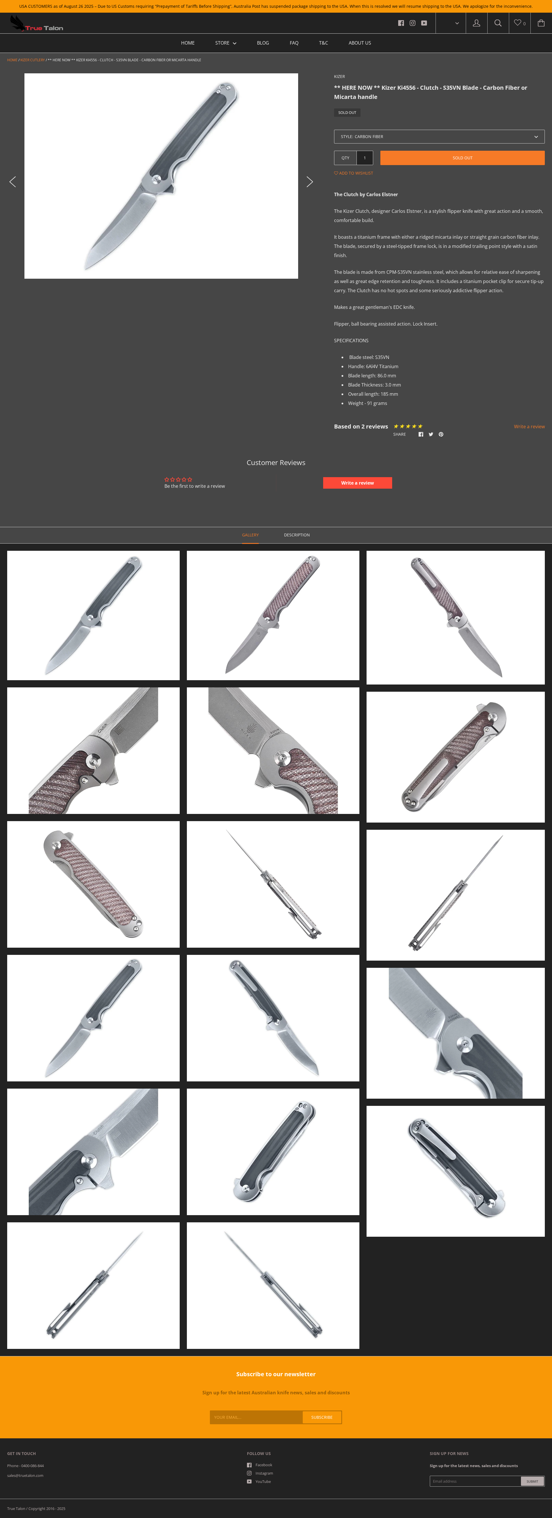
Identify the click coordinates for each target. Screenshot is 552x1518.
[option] (161, 176)
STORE (223, 43)
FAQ (294, 43)
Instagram (264, 1473)
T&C (323, 43)
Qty (345, 157)
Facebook (264, 1464)
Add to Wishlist (355, 173)
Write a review (529, 426)
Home (12, 60)
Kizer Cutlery (32, 60)
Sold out (463, 157)
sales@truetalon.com (25, 1475)
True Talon (16, 1508)
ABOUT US (360, 43)
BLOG (263, 43)
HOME (188, 43)
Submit (532, 1481)
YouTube (263, 1481)
